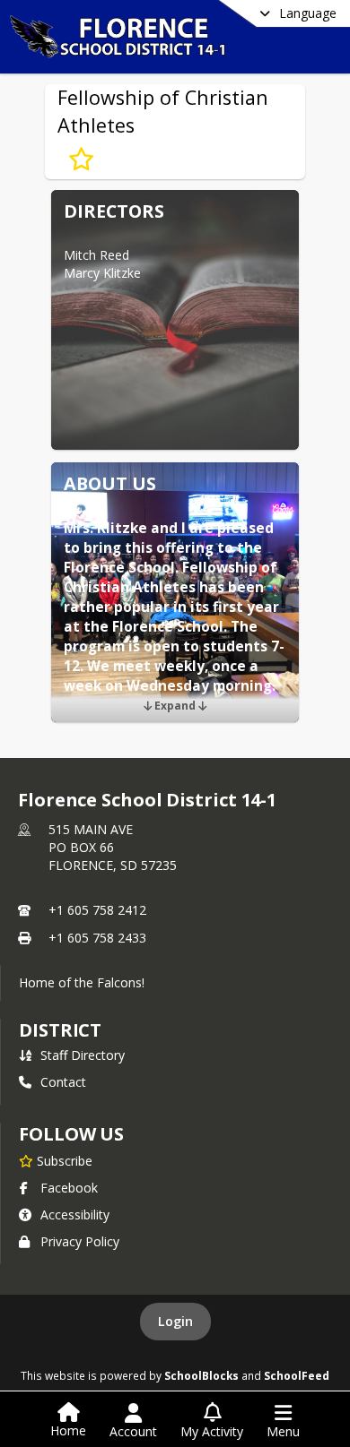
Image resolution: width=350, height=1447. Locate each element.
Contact (63, 1081)
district (60, 1030)
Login (175, 1321)
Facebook (69, 1187)
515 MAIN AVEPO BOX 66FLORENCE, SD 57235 (112, 847)
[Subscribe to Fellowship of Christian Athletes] (81, 159)
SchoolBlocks (201, 1375)
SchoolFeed (296, 1375)
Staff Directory (82, 1055)
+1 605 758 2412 (97, 909)
